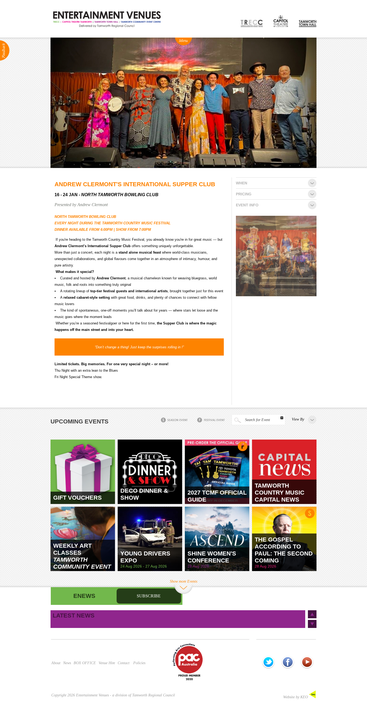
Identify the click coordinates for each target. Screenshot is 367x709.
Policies (139, 663)
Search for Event (257, 420)
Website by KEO (296, 697)
